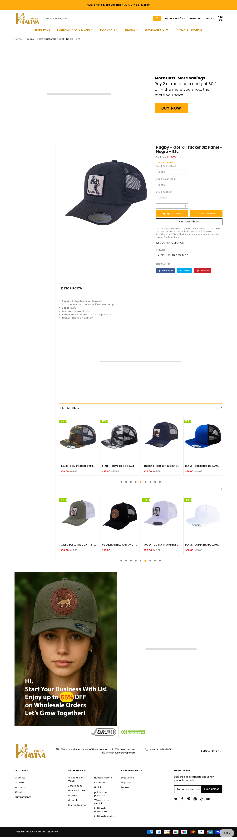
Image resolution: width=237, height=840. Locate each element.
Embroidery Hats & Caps (74, 29)
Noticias (99, 787)
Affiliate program (189, 29)
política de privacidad (100, 794)
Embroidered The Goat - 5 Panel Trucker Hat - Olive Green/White (78, 544)
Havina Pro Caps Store (46, 831)
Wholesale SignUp (157, 29)
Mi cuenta (20, 782)
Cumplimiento (23, 797)
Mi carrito (20, 777)
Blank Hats (107, 29)
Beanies (130, 29)
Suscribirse (211, 789)
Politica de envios (104, 816)
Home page (42, 29)
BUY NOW (171, 108)
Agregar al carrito (172, 213)
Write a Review (166, 162)
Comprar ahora (189, 221)
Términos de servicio (101, 802)
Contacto (100, 782)
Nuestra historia (103, 777)
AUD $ (208, 18)
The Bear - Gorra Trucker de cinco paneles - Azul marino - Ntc (161, 466)
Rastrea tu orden (77, 805)
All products (128, 782)
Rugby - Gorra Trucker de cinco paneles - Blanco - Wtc (161, 544)
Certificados (75, 785)
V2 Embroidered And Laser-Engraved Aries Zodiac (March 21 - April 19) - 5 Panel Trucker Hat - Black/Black (120, 544)
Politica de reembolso (100, 810)
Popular (125, 787)
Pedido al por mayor (75, 779)
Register (195, 18)
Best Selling (127, 777)
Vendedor (20, 787)
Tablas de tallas (77, 790)
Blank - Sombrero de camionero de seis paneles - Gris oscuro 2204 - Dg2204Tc (78, 466)
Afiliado (19, 792)
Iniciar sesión (174, 18)
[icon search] (157, 18)
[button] (217, 407)
